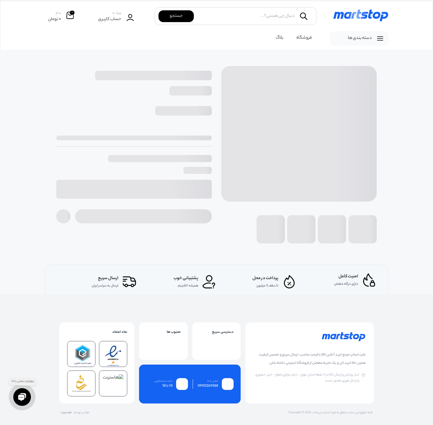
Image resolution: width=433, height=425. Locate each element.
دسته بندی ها (360, 38)
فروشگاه (304, 38)
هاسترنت (66, 413)
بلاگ (279, 38)
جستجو (176, 16)
